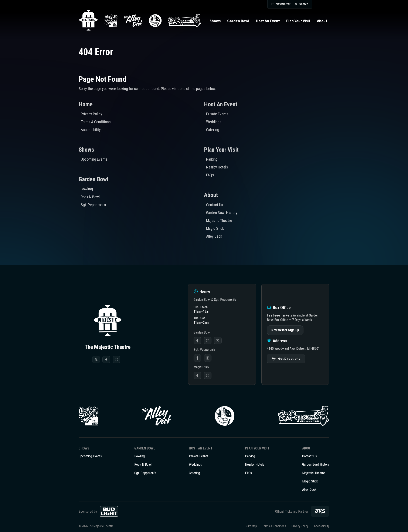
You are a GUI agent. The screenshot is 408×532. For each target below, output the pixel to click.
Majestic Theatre (219, 220)
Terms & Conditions (96, 122)
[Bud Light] (109, 511)
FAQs (210, 175)
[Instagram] (116, 359)
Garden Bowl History (221, 212)
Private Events (217, 114)
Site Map (251, 526)
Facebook (197, 340)
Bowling (87, 189)
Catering (212, 129)
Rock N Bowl (90, 197)
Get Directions (289, 358)
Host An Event (268, 21)
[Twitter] (96, 359)
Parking (212, 159)
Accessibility (91, 129)
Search (303, 4)
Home (86, 104)
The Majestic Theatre (88, 20)
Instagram (207, 340)
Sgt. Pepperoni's (93, 205)
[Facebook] (106, 359)
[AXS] (320, 511)
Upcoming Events (94, 159)
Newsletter (283, 4)
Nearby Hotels (217, 167)
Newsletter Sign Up (285, 330)
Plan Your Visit (298, 21)
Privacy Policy (91, 114)
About (322, 21)
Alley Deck (214, 236)
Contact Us (214, 205)
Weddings (213, 122)
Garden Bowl (238, 21)
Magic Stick (215, 228)
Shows (215, 21)
